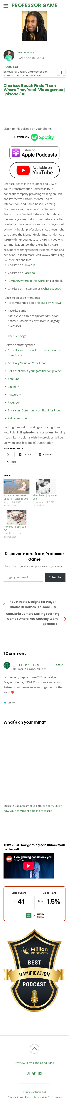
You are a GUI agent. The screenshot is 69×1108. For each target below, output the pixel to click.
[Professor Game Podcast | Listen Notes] (35, 920)
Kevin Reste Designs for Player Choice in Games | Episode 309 (33, 604)
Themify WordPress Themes (47, 1096)
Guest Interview (32, 75)
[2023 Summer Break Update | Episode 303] (16, 486)
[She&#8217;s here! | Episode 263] (46, 486)
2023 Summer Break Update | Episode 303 (16, 497)
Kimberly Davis (28, 665)
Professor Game (33, 1091)
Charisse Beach (38, 71)
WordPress (25, 1096)
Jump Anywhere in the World (26, 281)
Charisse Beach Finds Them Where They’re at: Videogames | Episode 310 (34, 90)
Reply (59, 664)
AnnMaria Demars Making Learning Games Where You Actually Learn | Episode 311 (32, 619)
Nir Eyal (56, 303)
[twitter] (34, 1073)
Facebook (30, 273)
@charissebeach (51, 288)
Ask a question (17, 418)
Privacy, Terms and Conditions (34, 1063)
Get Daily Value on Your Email (27, 363)
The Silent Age (17, 336)
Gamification (12, 75)
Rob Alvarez (26, 52)
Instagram (14, 394)
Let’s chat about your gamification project (34, 371)
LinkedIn (29, 265)
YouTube (13, 379)
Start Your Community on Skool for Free (34, 410)
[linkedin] (40, 1073)
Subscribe (55, 577)
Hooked (42, 303)
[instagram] (27, 1073)
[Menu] (6, 5)
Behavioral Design (15, 71)
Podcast (11, 67)
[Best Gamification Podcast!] (35, 1011)
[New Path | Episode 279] (16, 517)
